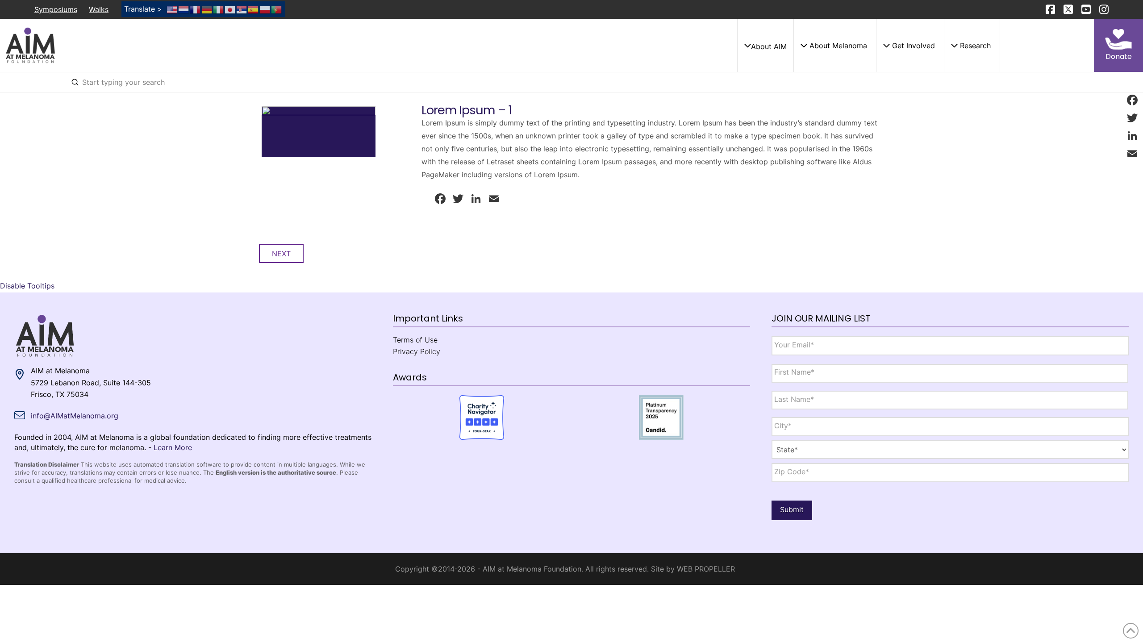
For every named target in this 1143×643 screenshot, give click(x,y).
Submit (792, 509)
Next (281, 253)
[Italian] (219, 8)
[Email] (1132, 154)
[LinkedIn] (1132, 136)
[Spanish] (253, 8)
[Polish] (265, 8)
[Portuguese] (277, 8)
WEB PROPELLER (706, 568)
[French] (195, 8)
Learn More (173, 447)
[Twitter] (1132, 118)
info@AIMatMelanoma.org (74, 415)
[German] (207, 8)
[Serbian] (242, 8)
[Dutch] (184, 8)
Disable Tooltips (27, 285)
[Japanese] (230, 8)
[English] (172, 8)
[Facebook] (1132, 100)
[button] (765, 45)
